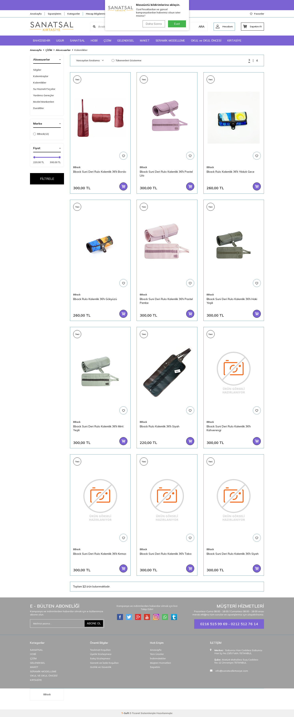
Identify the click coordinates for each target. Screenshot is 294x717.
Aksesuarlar (63, 50)
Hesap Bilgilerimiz (96, 13)
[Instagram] (156, 617)
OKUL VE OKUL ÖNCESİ (43, 675)
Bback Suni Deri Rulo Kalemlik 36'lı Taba (165, 554)
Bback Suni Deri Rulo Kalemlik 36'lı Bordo (99, 171)
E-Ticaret (135, 713)
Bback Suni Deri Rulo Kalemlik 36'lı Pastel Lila (166, 173)
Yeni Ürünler (157, 654)
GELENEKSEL (125, 40)
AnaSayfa (36, 13)
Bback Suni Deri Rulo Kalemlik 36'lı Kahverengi (229, 428)
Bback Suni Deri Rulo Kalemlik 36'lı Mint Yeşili (98, 428)
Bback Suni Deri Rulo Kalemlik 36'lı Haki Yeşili (232, 301)
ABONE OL (94, 623)
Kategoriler (73, 13)
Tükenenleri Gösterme (128, 60)
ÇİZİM (107, 40)
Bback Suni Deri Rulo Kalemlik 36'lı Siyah (233, 554)
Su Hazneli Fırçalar (44, 88)
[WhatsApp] (165, 617)
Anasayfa (36, 50)
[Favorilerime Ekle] (123, 156)
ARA (201, 26)
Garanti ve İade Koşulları (104, 662)
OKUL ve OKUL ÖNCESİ (206, 40)
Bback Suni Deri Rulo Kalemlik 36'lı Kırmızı (99, 554)
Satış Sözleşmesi (100, 658)
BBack (43, 133)
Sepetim (155, 667)
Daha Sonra (154, 24)
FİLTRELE (47, 179)
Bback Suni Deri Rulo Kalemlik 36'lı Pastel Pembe (166, 301)
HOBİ (94, 40)
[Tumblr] (174, 617)
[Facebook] (120, 617)
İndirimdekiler (158, 658)
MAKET (145, 40)
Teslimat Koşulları (100, 649)
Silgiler (37, 69)
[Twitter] (129, 617)
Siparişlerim (54, 13)
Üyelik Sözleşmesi (100, 654)
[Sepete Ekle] (123, 186)
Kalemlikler (39, 82)
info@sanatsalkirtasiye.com (231, 670)
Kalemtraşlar (40, 76)
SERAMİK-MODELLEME (170, 40)
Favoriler (259, 13)
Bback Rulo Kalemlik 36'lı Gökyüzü (95, 299)
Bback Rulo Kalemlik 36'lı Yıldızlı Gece (230, 171)
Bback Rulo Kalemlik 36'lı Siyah (159, 426)
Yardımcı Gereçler (43, 95)
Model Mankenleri (43, 101)
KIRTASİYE (234, 40)
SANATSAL (77, 40)
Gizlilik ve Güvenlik (100, 667)
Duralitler (38, 108)
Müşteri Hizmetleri (160, 662)
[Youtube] (147, 617)
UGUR (60, 40)
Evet (177, 24)
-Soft (125, 713)
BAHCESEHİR (41, 40)
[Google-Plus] (138, 617)
